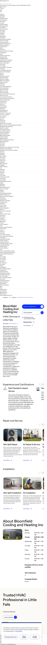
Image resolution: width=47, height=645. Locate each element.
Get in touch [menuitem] (2, 142)
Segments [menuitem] (2, 172)
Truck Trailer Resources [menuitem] (5, 234)
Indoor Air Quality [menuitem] (4, 29)
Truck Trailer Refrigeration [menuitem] (5, 86)
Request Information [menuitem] (4, 141)
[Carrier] (23, 8)
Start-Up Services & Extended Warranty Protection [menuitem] (11, 125)
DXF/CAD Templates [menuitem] (4, 79)
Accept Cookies (34, 636)
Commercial (2, 51)
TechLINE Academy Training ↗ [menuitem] (6, 243)
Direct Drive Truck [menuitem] (4, 95)
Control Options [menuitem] (3, 107)
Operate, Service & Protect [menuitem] (5, 123)
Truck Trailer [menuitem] (3, 175)
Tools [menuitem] (1, 249)
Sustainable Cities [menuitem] (4, 271)
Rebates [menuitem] (1, 190)
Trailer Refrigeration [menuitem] (4, 88)
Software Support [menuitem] (3, 82)
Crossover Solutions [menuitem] (4, 42)
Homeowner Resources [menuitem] (5, 187)
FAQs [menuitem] (1, 212)
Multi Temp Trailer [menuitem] (4, 91)
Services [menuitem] (2, 119)
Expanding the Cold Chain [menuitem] (5, 181)
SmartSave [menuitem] (2, 203)
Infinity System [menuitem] (3, 199)
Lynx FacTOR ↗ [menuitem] (3, 116)
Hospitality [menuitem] (2, 165)
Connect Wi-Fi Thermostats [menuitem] (6, 67)
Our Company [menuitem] (3, 259)
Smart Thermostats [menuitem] (4, 40)
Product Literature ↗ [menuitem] (4, 240)
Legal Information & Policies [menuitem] (6, 227)
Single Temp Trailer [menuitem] (4, 89)
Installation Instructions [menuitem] (5, 239)
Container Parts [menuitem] (3, 105)
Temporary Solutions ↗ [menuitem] (5, 132)
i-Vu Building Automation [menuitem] (5, 70)
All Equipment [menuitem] (3, 52)
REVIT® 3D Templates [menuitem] (4, 80)
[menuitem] (2, 15)
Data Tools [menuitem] (2, 104)
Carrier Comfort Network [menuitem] (5, 71)
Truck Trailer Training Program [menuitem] (6, 236)
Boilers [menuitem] (1, 48)
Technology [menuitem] (2, 197)
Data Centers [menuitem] (3, 160)
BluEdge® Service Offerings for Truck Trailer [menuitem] (9, 147)
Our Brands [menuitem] (2, 264)
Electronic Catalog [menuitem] (4, 77)
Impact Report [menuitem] (3, 270)
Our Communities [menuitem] (4, 276)
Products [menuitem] (2, 14)
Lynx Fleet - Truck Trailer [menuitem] (5, 113)
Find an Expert (3, 295)
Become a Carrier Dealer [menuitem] (5, 214)
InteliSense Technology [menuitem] (5, 200)
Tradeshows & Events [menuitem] (4, 177)
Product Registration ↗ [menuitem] (5, 208)
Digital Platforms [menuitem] (3, 111)
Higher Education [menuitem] (3, 163)
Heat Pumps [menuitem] (2, 21)
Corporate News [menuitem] (3, 289)
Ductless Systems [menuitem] (4, 24)
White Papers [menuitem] (3, 221)
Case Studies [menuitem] (3, 219)
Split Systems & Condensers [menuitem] (6, 60)
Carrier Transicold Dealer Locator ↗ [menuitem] (7, 251)
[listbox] (23, 399)
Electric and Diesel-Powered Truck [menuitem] (7, 94)
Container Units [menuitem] (3, 101)
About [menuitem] (1, 255)
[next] (42, 384)
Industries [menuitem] (2, 151)
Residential (2, 17)
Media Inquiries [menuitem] (3, 293)
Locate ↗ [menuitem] (2, 230)
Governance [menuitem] (2, 279)
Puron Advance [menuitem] (3, 205)
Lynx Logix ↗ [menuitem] (3, 117)
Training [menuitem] (2, 222)
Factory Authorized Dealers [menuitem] (6, 193)
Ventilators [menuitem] (2, 33)
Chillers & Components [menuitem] (5, 55)
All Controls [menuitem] (2, 64)
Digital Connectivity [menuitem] (4, 128)
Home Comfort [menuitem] (3, 156)
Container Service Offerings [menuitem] (6, 148)
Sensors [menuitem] (1, 73)
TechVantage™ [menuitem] (3, 267)
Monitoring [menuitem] (2, 108)
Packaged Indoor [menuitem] (3, 57)
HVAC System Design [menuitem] (4, 76)
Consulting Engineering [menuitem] (5, 131)
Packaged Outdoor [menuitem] (4, 58)
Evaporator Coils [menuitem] (3, 46)
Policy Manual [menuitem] (3, 283)
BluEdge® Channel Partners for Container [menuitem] (9, 150)
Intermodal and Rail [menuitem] (4, 92)
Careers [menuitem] (1, 265)
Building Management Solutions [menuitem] (7, 139)
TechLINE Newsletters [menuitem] (5, 245)
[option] (19, 399)
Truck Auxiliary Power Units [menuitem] (6, 97)
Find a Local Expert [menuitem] (4, 188)
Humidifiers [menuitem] (2, 31)
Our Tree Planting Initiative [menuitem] (5, 277)
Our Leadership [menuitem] (3, 262)
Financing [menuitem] (2, 191)
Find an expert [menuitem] (3, 228)
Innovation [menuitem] (2, 261)
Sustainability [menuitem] (3, 179)
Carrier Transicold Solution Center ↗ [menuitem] (8, 252)
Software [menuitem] (2, 74)
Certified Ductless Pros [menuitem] (5, 194)
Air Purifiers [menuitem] (2, 30)
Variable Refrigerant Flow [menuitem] (5, 43)
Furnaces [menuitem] (2, 23)
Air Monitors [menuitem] (2, 37)
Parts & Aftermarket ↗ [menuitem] (5, 63)
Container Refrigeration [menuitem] (5, 99)
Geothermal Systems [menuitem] (4, 45)
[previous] (39, 384)
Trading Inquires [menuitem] (3, 246)
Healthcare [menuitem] (2, 162)
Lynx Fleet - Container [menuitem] (4, 114)
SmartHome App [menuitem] (3, 202)
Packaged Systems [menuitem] (4, 26)
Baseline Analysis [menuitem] (4, 138)
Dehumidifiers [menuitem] (3, 36)
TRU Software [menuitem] (3, 237)
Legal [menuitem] (1, 225)
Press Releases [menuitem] (3, 291)
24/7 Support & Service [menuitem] (5, 129)
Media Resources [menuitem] (3, 292)
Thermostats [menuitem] (2, 65)
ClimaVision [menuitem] (2, 68)
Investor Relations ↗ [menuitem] (4, 282)
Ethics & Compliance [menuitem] (4, 285)
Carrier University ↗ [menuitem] (4, 224)
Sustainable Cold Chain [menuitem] (5, 273)
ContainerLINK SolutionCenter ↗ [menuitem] (7, 253)
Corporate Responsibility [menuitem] (5, 268)
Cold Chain (2, 85)
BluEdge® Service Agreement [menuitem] (6, 126)
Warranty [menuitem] (2, 209)
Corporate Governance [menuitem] (4, 280)
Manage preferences (11, 637)
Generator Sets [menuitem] (3, 102)
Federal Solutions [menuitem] (3, 166)
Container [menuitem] (2, 174)
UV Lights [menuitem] (2, 34)
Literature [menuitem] (2, 218)
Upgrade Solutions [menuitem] (4, 136)
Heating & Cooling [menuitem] (4, 18)
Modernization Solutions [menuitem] (5, 135)
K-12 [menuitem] (1, 168)
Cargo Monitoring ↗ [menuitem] (4, 110)
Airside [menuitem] (1, 54)
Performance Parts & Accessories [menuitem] (7, 98)
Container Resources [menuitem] (4, 242)
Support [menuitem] (1, 182)
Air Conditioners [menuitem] (3, 20)
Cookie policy (18, 631)
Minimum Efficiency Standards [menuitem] (6, 196)
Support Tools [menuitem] (3, 206)
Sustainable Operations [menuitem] (5, 274)
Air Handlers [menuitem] (2, 27)
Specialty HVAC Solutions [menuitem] (5, 39)
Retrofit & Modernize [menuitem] (4, 133)
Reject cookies (24, 636)
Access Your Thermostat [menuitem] (5, 211)
